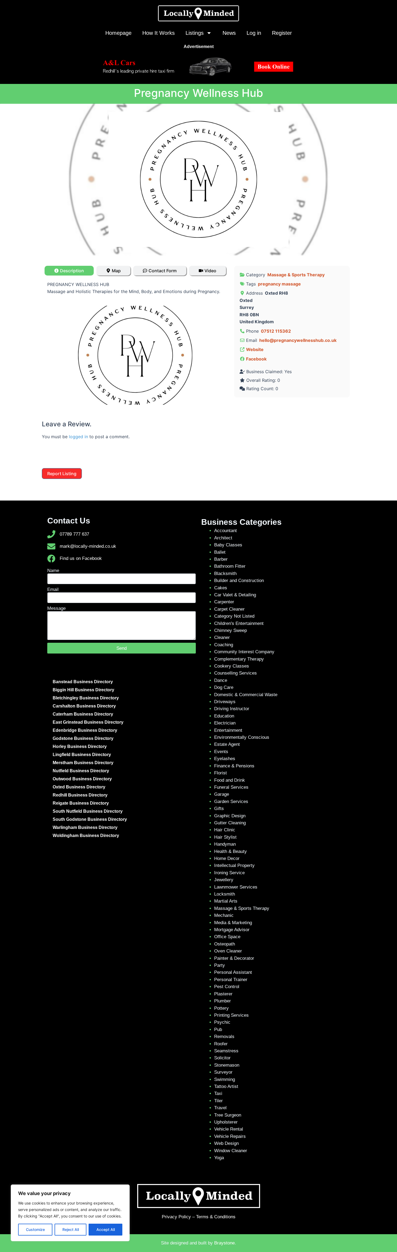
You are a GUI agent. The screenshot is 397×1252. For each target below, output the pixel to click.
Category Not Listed (234, 616)
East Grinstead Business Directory (88, 722)
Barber (221, 559)
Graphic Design (229, 815)
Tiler (218, 1100)
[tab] (69, 270)
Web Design (226, 1143)
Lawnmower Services (235, 887)
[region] (70, 1213)
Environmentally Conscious (241, 737)
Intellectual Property (234, 865)
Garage (221, 794)
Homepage (118, 33)
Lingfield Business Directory (82, 754)
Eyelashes (224, 758)
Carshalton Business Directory (84, 706)
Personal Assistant (233, 972)
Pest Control (226, 986)
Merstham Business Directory (83, 762)
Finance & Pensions (234, 765)
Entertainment (228, 730)
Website (255, 349)
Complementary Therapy (239, 659)
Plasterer (223, 993)
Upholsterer (226, 1122)
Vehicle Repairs (230, 1136)
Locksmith (224, 894)
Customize (35, 1229)
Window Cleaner (230, 1150)
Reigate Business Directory (81, 803)
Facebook (256, 359)
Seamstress (226, 1050)
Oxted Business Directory (79, 787)
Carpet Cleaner (229, 609)
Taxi (218, 1093)
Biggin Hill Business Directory (83, 690)
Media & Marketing (233, 922)
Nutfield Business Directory (81, 770)
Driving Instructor (231, 708)
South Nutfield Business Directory (88, 811)
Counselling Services (235, 673)
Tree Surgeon (227, 1115)
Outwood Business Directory (82, 779)
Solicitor (222, 1057)
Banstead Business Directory (83, 681)
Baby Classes (228, 544)
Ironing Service (229, 872)
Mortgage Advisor (232, 929)
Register (282, 33)
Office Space (227, 936)
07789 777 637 (74, 534)
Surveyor (223, 1072)
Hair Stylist (225, 837)
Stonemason (226, 1065)
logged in (78, 436)
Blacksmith (225, 573)
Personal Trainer (230, 979)
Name (53, 570)
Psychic (222, 1022)
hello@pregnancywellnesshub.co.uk (298, 340)
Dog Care (223, 687)
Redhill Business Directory (80, 795)
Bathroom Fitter (229, 566)
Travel (220, 1107)
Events (221, 751)
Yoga (219, 1157)
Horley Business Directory (80, 746)
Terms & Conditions (215, 1216)
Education (224, 716)
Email (53, 589)
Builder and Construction (239, 580)
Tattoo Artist (226, 1086)
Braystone (224, 1243)
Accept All (105, 1229)
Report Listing (61, 473)
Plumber (222, 1000)
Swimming (224, 1079)
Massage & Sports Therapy (296, 274)
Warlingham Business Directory (85, 827)
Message (56, 608)
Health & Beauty (230, 851)
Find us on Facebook (81, 558)
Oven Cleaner (228, 951)
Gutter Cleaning (230, 822)
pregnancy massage (279, 284)
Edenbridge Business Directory (85, 730)
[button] (60, 355)
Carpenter (224, 601)
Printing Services (231, 1015)
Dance (220, 680)
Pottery (221, 1008)
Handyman (225, 844)
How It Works (158, 33)
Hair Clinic (224, 829)
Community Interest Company (244, 651)
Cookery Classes (231, 666)
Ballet (220, 552)
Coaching (223, 644)
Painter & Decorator (234, 958)
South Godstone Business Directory (90, 819)
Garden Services (231, 801)
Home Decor (227, 858)
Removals (224, 1036)
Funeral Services (231, 787)
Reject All (70, 1229)
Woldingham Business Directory (86, 835)
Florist (220, 772)
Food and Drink (229, 780)
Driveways (224, 701)
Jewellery (223, 879)
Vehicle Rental (228, 1129)
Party (219, 965)
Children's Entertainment (239, 623)
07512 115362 (276, 331)
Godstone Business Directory (83, 738)
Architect (223, 537)
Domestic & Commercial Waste (245, 694)
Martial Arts (225, 901)
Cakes (220, 587)
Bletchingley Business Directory (86, 698)
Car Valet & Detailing (235, 594)
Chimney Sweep (230, 630)
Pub (218, 1029)
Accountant (225, 530)
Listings (195, 33)
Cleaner (222, 637)
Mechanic (224, 915)
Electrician (224, 723)
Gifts (219, 808)
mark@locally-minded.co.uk (88, 546)
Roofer (221, 1043)
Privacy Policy (176, 1216)
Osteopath (224, 944)
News (229, 33)
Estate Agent (227, 744)
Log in (254, 33)
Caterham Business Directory (83, 714)
